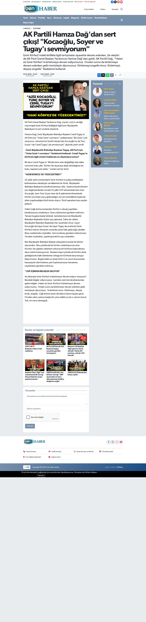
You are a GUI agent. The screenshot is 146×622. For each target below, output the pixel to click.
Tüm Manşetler (107, 451)
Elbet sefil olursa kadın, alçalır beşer (112, 117)
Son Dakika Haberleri (33, 457)
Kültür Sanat (87, 18)
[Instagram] (117, 442)
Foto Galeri (89, 9)
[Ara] (121, 9)
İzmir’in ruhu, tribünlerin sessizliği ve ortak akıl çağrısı (112, 104)
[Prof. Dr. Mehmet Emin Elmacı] (97, 114)
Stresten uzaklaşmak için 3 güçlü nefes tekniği (112, 151)
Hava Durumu (31, 451)
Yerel (25, 18)
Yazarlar (115, 9)
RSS (27, 467)
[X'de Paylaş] (103, 75)
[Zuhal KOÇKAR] (97, 139)
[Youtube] (121, 442)
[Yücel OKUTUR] (97, 161)
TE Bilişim (119, 467)
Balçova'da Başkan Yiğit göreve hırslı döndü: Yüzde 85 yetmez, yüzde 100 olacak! (76, 351)
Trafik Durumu (56, 451)
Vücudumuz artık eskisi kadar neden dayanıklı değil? (112, 130)
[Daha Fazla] (112, 75)
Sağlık (66, 18)
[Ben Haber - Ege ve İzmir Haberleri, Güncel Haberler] (40, 9)
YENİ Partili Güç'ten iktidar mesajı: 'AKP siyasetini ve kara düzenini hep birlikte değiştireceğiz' (55, 377)
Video (102, 9)
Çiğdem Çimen (110, 100)
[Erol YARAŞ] (97, 92)
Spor (49, 18)
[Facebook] (109, 442)
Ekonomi (57, 18)
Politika (41, 18)
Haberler (26, 28)
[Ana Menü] (122, 20)
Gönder (30, 426)
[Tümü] (120, 84)
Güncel (33, 18)
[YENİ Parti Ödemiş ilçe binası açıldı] (77, 365)
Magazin (75, 18)
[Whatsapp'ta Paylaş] (107, 75)
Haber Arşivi (55, 457)
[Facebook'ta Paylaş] (99, 75)
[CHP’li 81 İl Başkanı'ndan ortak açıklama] (34, 339)
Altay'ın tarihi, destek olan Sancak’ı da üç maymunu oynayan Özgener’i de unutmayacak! (112, 93)
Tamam (41, 476)
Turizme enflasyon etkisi (111, 162)
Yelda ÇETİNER (110, 147)
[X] (113, 442)
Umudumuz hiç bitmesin (110, 140)
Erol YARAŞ (109, 89)
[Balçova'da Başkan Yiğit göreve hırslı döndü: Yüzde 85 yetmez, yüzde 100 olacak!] (77, 339)
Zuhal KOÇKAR (110, 136)
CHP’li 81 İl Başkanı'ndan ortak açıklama (33, 349)
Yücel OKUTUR (110, 158)
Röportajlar (28, 23)
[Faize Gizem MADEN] (97, 126)
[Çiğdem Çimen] (97, 103)
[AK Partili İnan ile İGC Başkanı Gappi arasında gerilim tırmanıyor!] (56, 339)
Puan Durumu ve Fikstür (85, 451)
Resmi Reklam (101, 18)
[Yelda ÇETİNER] (97, 150)
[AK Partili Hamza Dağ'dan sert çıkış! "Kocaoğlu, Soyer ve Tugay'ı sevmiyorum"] (56, 99)
